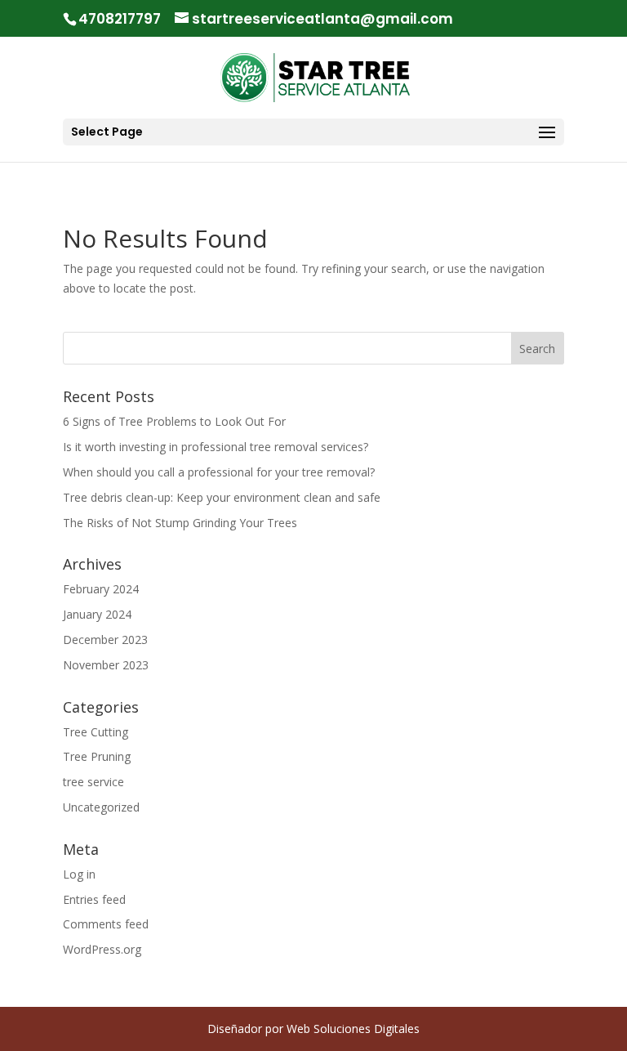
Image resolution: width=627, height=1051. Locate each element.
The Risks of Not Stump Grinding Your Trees (180, 522)
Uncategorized (101, 807)
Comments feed (106, 924)
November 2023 (106, 665)
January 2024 (97, 614)
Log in (79, 874)
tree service (93, 781)
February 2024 (101, 589)
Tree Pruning (97, 756)
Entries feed (94, 899)
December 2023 (105, 639)
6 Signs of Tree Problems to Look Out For (174, 421)
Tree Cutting (95, 732)
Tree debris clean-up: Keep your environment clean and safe (221, 497)
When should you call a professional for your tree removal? (219, 472)
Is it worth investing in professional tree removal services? (215, 446)
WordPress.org (102, 949)
